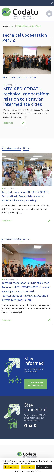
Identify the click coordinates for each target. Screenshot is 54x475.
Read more (8, 123)
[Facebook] (25, 426)
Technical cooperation (12, 148)
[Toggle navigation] (49, 13)
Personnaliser (44, 467)
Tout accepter (11, 467)
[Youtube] (30, 426)
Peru (34, 77)
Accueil (6, 26)
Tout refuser (27, 467)
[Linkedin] (35, 426)
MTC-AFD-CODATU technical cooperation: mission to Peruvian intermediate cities (26, 96)
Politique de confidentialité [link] (27, 471)
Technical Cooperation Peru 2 (17, 77)
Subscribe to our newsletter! (35, 384)
